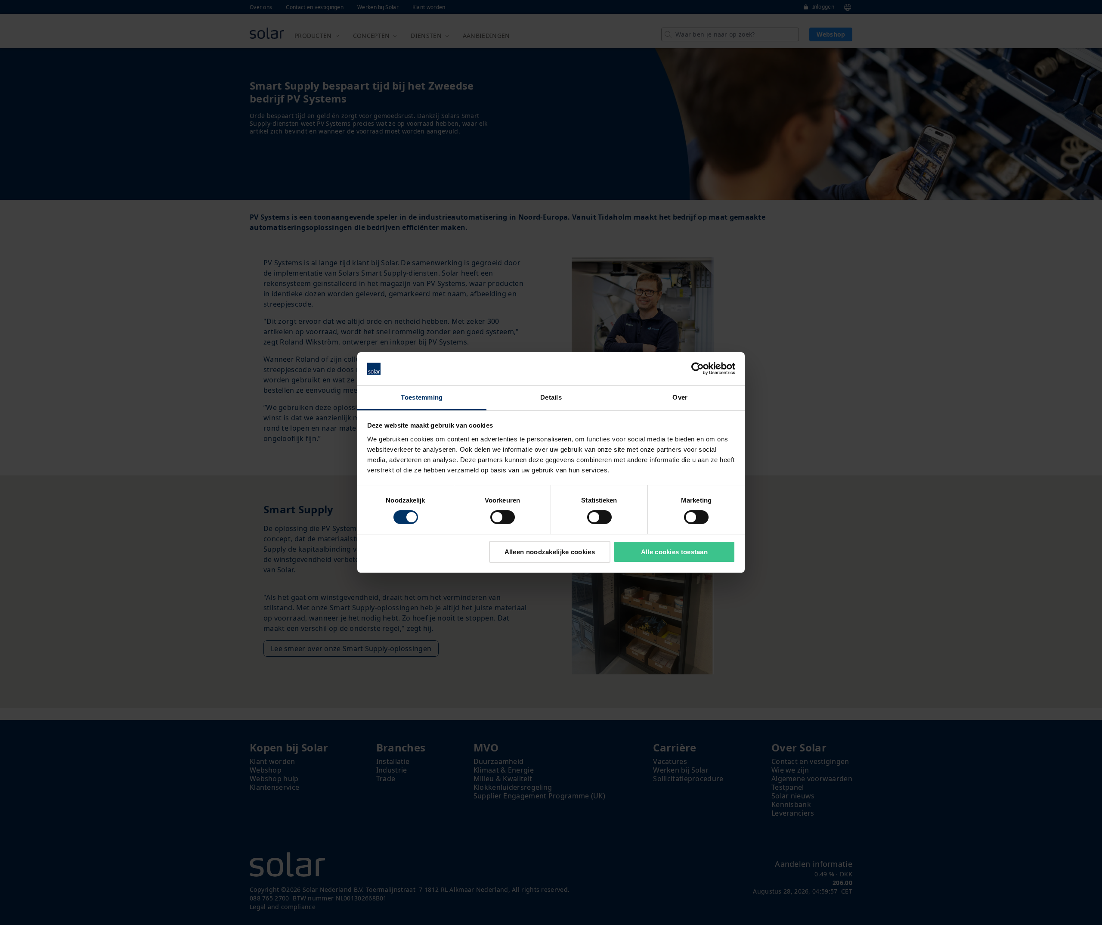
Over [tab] (679, 397)
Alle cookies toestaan (674, 552)
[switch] (502, 517)
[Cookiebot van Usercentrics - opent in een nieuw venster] (697, 368)
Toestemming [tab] (422, 397)
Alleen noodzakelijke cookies (550, 552)
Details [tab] (551, 397)
